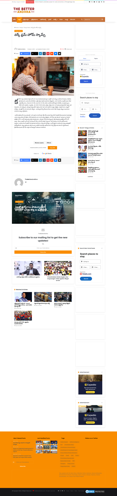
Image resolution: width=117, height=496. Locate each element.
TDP (73, 461)
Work (49, 143)
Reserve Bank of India (65, 461)
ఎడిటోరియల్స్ (43, 19)
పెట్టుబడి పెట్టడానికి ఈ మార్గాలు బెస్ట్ (42, 303)
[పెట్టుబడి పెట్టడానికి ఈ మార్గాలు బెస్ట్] (43, 297)
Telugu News (27, 27)
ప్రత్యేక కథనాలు (34, 19)
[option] (43, 208)
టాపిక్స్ (54, 19)
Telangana (63, 463)
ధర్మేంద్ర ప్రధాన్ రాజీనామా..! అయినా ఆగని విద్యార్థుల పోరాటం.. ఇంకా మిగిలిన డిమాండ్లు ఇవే (23, 305)
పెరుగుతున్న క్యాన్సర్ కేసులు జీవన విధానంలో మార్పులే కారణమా (95, 154)
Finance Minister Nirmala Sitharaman (69, 452)
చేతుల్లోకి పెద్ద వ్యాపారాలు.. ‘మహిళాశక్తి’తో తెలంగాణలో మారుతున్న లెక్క (94, 169)
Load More (90, 176)
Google (62, 455)
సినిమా (61, 19)
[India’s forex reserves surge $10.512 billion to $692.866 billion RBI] (39, 451)
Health (67, 455)
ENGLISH (72, 19)
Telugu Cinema (70, 463)
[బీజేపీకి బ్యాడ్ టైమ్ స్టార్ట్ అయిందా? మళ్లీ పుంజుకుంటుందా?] (82, 133)
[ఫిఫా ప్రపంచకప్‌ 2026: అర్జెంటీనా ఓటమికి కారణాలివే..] (23, 316)
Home (17, 27)
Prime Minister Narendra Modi (67, 458)
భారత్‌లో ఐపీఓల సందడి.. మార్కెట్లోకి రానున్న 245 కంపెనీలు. (31, 208)
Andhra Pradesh (64, 442)
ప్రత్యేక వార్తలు (26, 19)
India (72, 455)
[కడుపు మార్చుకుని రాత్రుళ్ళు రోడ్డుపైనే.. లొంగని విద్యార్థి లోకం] (63, 297)
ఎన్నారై (66, 19)
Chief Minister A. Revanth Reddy (68, 447)
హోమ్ (14, 19)
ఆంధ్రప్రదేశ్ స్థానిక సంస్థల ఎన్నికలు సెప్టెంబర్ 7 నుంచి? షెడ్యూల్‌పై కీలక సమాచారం (95, 140)
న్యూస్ (19, 19)
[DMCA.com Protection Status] (95, 493)
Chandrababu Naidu (69, 444)
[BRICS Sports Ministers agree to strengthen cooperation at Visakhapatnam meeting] (39, 442)
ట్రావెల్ (49, 19)
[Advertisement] (74, 8)
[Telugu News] (24, 10)
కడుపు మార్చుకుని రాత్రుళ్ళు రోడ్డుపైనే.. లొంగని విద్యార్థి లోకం (62, 304)
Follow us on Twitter (91, 438)
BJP (61, 444)
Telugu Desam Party (65, 466)
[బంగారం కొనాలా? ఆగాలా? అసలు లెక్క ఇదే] (82, 163)
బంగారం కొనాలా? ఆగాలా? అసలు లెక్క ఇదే (94, 161)
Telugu (21, 27)
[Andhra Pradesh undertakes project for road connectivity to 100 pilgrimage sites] (46, 442)
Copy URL (52, 147)
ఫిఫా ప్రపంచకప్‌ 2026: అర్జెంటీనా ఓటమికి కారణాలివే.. (21, 322)
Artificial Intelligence (74, 442)
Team (75, 490)
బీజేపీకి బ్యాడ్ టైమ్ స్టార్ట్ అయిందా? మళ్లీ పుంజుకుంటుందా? (93, 132)
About (71, 490)
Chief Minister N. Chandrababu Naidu (69, 450)
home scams (40, 143)
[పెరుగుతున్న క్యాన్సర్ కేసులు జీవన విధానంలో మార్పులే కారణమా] (82, 156)
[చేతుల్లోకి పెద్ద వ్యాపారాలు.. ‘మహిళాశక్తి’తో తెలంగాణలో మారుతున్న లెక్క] (82, 170)
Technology (81, 490)
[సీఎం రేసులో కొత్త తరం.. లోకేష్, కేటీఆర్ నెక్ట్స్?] (82, 149)
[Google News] (46, 153)
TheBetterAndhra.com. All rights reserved (44, 490)
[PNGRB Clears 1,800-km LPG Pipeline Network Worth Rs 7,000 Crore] (54, 451)
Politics (77, 455)
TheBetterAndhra (21, 49)
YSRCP (73, 466)
